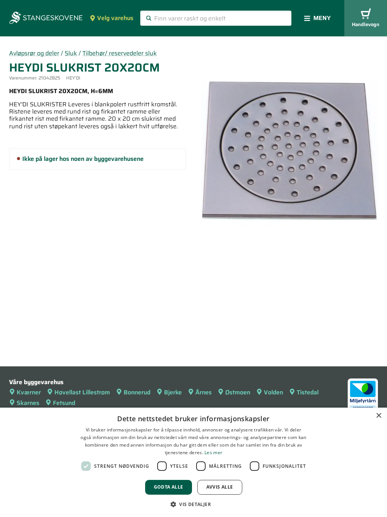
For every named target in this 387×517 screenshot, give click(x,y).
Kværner (29, 392)
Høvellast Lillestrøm (82, 392)
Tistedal (308, 392)
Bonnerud (137, 392)
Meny (322, 18)
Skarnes (28, 402)
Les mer (213, 452)
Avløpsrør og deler (34, 53)
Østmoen (237, 392)
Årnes (203, 392)
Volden (273, 392)
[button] (193, 504)
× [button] (378, 416)
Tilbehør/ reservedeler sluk (119, 53)
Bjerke (173, 392)
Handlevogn (365, 24)
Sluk (71, 53)
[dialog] (193, 462)
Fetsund (64, 402)
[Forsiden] (46, 18)
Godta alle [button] (168, 487)
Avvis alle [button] (219, 487)
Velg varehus (115, 18)
